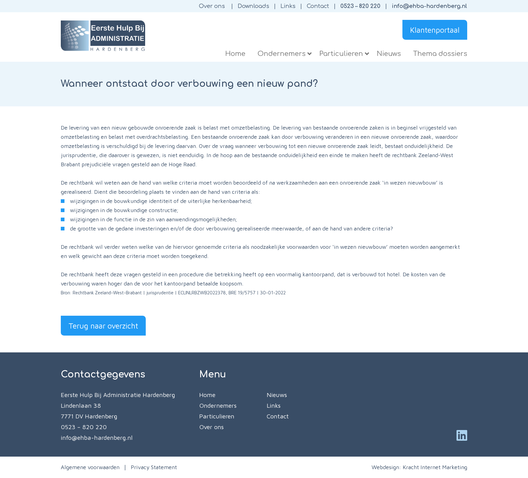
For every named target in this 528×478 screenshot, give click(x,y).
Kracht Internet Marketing (435, 467)
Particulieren (216, 416)
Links (287, 6)
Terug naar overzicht (103, 325)
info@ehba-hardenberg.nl (429, 6)
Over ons (212, 6)
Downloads (253, 6)
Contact (318, 6)
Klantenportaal (435, 29)
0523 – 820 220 (360, 6)
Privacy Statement (154, 467)
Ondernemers (218, 405)
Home (207, 394)
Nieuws (277, 394)
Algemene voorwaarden (90, 467)
